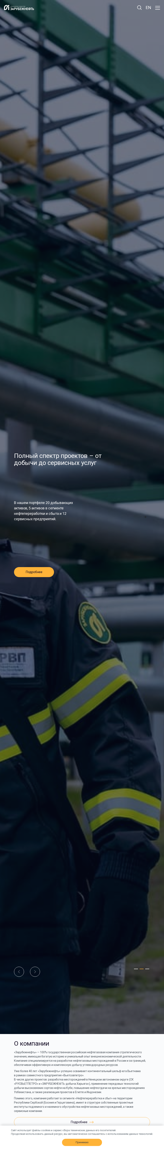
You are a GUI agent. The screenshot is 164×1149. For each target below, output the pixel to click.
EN (148, 7)
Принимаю (82, 1142)
